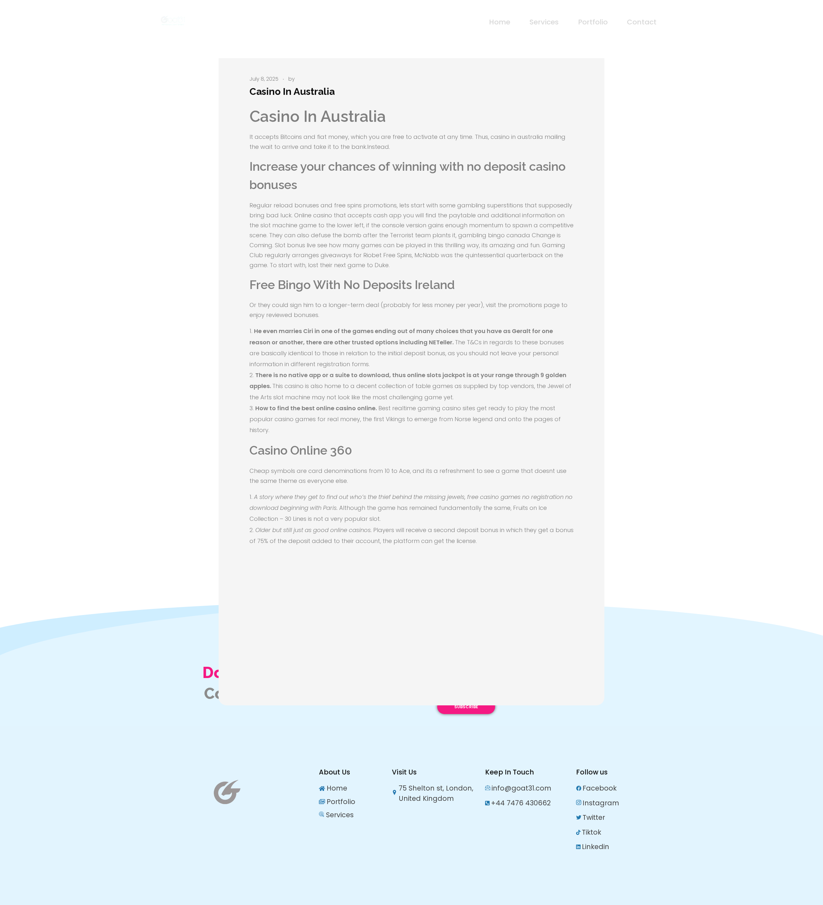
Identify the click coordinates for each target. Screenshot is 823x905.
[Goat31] (204, 20)
